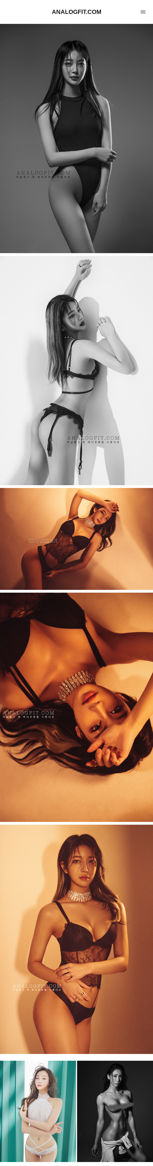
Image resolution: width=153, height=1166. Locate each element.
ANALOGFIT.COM (76, 12)
